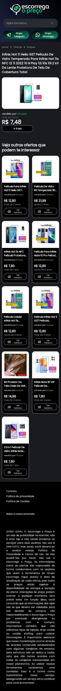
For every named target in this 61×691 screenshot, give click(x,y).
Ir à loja (17, 128)
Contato (11, 491)
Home (5, 47)
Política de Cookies (18, 501)
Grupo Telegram (19, 35)
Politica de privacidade (20, 496)
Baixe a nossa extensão (20, 514)
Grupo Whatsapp (48, 35)
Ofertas (17, 47)
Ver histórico (18, 211)
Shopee (31, 47)
